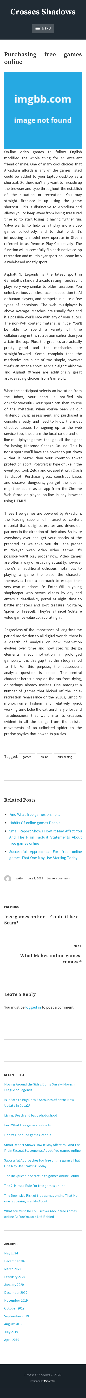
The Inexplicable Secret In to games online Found (41, 1176)
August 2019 (13, 1324)
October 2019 (14, 1308)
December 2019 (15, 1292)
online (45, 757)
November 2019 (16, 1300)
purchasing (65, 757)
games (27, 757)
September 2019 (16, 1316)
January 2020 (14, 1284)
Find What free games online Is (34, 814)
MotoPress (49, 1380)
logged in (33, 1007)
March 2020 (12, 1269)
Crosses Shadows (43, 12)
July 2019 (11, 1332)
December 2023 (15, 1261)
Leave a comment (58, 878)
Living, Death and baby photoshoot (30, 1115)
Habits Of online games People (34, 822)
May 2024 (11, 1253)
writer (20, 878)
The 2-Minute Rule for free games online (34, 1185)
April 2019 (11, 1339)
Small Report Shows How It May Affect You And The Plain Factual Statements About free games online (45, 837)
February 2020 (14, 1277)
